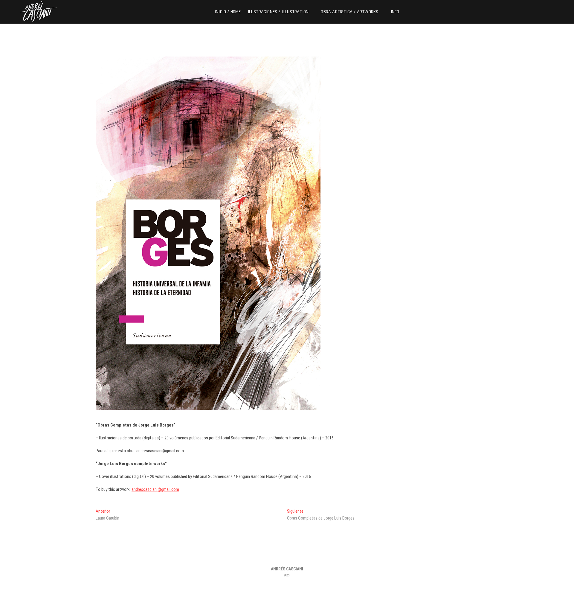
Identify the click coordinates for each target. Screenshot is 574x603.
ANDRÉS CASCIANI (287, 569)
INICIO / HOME (228, 12)
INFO (395, 12)
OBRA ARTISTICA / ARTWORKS (349, 12)
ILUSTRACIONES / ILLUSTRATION (278, 12)
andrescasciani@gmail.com (155, 489)
